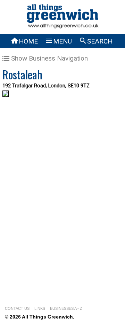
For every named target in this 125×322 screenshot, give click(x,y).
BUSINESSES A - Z (66, 308)
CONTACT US (17, 308)
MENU (58, 41)
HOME (24, 41)
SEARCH (95, 41)
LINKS (39, 308)
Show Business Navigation (49, 58)
